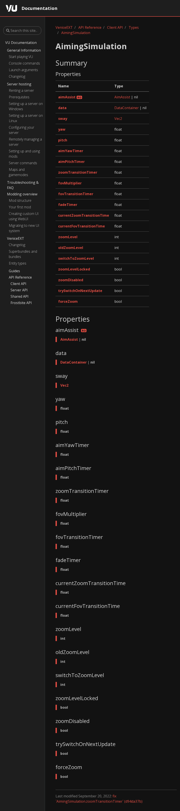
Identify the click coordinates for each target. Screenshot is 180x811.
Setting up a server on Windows (26, 106)
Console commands (24, 63)
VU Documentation (21, 42)
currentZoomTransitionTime (83, 215)
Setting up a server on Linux (26, 118)
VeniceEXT (15, 238)
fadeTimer (67, 204)
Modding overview (22, 194)
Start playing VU (21, 56)
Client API (18, 283)
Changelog (17, 76)
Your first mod (20, 207)
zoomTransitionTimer (77, 172)
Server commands (23, 162)
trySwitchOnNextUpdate (80, 290)
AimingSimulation (75, 32)
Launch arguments (23, 69)
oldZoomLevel (70, 247)
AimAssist (122, 97)
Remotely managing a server (25, 142)
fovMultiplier (70, 183)
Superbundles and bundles (23, 254)
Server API (19, 290)
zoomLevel (67, 236)
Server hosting (19, 84)
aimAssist (67, 97)
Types (134, 27)
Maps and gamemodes (18, 172)
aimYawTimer (70, 150)
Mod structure (20, 200)
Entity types (17, 263)
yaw (61, 129)
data (62, 107)
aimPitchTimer (71, 161)
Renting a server (21, 90)
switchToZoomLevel (76, 258)
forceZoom (68, 301)
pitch (62, 140)
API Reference (20, 277)
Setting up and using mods (24, 154)
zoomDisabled (70, 280)
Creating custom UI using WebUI (24, 216)
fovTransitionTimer (75, 193)
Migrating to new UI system (24, 228)
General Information (24, 50)
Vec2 (118, 118)
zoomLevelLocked (74, 269)
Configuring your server (21, 130)
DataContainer (126, 107)
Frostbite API (21, 302)
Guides (14, 271)
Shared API (20, 296)
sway (62, 118)
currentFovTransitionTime (81, 226)
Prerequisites (19, 97)
